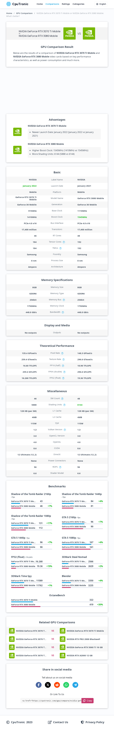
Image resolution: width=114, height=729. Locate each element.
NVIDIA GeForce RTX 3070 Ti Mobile (47, 125)
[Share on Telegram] (75, 685)
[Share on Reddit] (57, 685)
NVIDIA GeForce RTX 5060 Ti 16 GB (85, 647)
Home (40, 3)
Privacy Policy (95, 722)
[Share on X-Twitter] (48, 685)
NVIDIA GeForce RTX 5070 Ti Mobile (85, 630)
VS (52, 631)
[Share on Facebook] (39, 685)
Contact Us (60, 722)
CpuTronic (20, 4)
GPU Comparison (24, 13)
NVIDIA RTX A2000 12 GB (79, 655)
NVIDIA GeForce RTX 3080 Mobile (46, 144)
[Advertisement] (57, 90)
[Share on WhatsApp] (66, 685)
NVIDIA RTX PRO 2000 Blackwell (83, 639)
